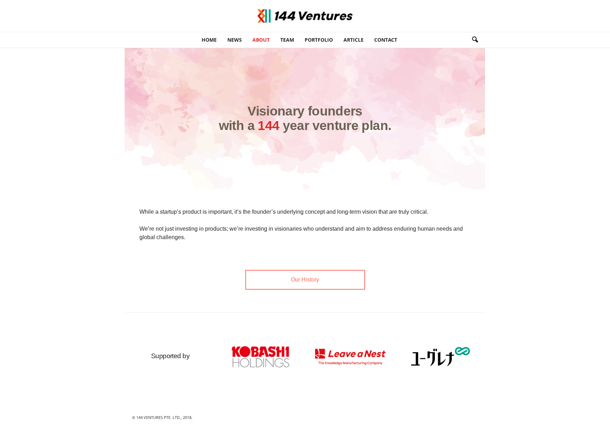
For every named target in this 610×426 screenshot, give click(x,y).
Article (353, 39)
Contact (385, 39)
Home (209, 39)
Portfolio (319, 39)
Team (287, 39)
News (234, 39)
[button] (475, 40)
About (261, 39)
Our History (305, 280)
